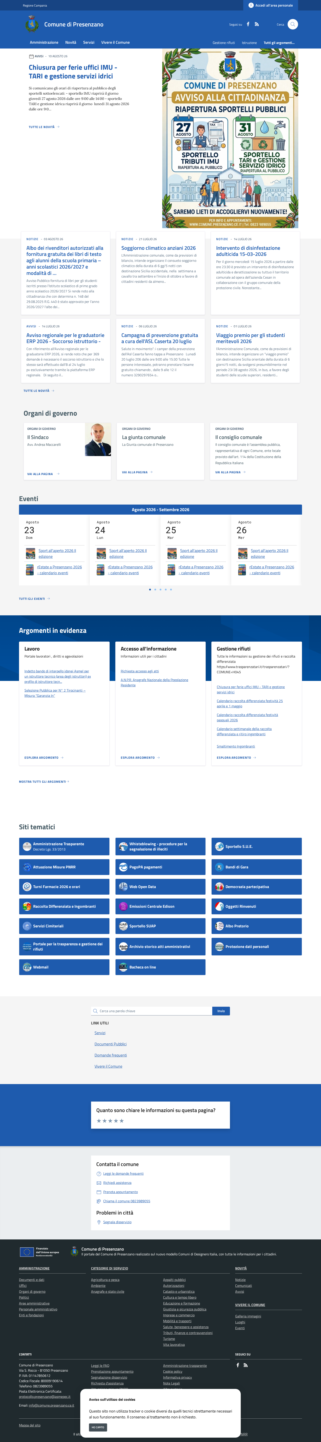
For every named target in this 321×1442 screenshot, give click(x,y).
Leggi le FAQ (100, 1365)
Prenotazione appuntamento (112, 1371)
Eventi (240, 1328)
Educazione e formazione (181, 1303)
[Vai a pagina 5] (171, 589)
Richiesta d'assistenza (107, 1383)
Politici (24, 1297)
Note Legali (171, 1383)
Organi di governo (32, 1291)
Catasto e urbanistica (179, 1291)
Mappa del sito (29, 1425)
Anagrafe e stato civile (107, 1291)
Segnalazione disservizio (109, 1377)
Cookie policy (172, 1371)
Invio (221, 1010)
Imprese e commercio (179, 1315)
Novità (241, 1268)
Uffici (23, 1285)
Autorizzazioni (173, 1285)
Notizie (240, 1279)
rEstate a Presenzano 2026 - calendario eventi (59, 570)
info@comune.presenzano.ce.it (51, 1405)
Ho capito (98, 1427)
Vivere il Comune (250, 1304)
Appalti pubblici (174, 1279)
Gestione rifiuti (224, 42)
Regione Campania (35, 5)
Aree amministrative (34, 1303)
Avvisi (239, 1291)
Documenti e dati (31, 1279)
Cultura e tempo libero (179, 1297)
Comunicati (243, 1285)
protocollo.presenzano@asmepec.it (45, 1396)
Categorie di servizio (109, 1268)
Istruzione (249, 42)
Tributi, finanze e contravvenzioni (188, 1332)
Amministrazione (34, 1268)
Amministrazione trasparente (185, 1365)
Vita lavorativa (174, 1344)
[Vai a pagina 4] (166, 589)
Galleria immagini (248, 1316)
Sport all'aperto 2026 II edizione (57, 553)
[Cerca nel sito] (293, 24)
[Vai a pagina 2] (155, 589)
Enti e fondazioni (31, 1315)
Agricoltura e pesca (105, 1279)
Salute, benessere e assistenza (186, 1326)
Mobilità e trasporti (177, 1321)
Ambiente (98, 1285)
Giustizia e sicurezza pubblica (184, 1309)
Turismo (169, 1338)
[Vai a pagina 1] (150, 589)
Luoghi (240, 1322)
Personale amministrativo (38, 1309)
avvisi (31, 326)
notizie (32, 239)
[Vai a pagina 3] (160, 589)
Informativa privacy (177, 1377)
